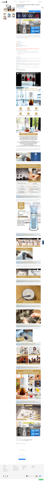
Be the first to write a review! (22, 459)
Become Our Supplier (15, 467)
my (26, 440)
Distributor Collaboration (16, 468)
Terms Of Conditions (5, 471)
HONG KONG (24, 467)
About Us (4, 467)
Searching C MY (6, 477)
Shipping (20, 8)
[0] (42, 7)
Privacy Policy (4, 470)
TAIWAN (23, 468)
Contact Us (4, 468)
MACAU (23, 469)
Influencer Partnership (16, 470)
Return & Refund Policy (6, 469)
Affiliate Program (15, 469)
